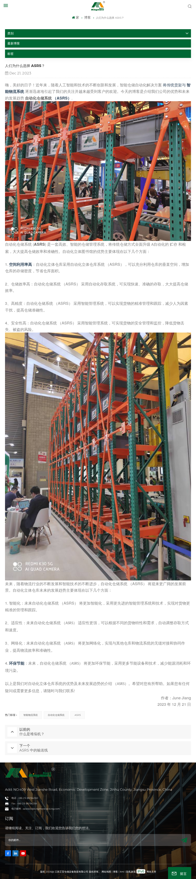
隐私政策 (131, 871)
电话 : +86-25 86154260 (24, 798)
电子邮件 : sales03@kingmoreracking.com (35, 808)
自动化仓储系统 (38, 98)
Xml (122, 871)
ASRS (78, 715)
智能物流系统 (30, 715)
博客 (115, 871)
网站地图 (107, 871)
